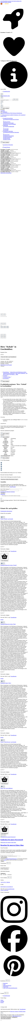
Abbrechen (3, 494)
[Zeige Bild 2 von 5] (2, 316)
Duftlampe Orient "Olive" (6, 683)
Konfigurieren (14, 1017)
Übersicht (3, 113)
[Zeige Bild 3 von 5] (3, 316)
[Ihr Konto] (2, 106)
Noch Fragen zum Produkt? (6, 364)
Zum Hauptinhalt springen (6, 1)
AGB (5, 860)
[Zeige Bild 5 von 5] (6, 316)
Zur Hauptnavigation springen (11, 2)
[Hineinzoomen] (7, 327)
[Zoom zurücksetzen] (4, 327)
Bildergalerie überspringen (6, 172)
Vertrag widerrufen (4, 890)
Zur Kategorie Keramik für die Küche (11, 119)
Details (2, 619)
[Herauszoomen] (2, 327)
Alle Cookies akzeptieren (5, 1018)
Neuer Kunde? (13, 486)
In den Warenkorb (4, 560)
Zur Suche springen (16, 1)
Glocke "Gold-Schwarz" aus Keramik (8, 742)
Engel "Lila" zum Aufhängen (7, 788)
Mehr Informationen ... (17, 1016)
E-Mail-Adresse (4, 856)
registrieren (5, 111)
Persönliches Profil (9, 113)
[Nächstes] (4, 315)
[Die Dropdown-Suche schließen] (17, 100)
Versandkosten (13, 551)
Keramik (2, 1001)
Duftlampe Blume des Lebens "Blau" (8, 624)
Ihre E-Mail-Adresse (5, 489)
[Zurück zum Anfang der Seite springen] (2, 1013)
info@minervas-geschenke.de (7, 886)
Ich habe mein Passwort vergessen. (8, 491)
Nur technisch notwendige (6, 1017)
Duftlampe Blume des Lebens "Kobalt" (9, 565)
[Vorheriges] (2, 315)
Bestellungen (19, 113)
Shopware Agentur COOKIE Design (17, 1011)
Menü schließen (6, 108)
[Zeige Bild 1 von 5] (1, 316)
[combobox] (7, 100)
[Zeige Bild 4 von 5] (4, 316)
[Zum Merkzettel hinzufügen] (3, 517)
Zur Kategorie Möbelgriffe (8, 126)
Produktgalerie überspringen (6, 511)
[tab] (15, 373)
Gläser (2, 1000)
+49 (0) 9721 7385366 (5, 882)
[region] (14, 259)
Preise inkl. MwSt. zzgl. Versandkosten (8, 356)
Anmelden (3, 110)
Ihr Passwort (3, 490)
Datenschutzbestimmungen (11, 858)
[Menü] (2, 94)
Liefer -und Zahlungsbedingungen (10, 988)
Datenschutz (5, 986)
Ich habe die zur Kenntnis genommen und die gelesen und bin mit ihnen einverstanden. (14, 859)
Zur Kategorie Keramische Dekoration (11, 132)
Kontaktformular (6, 91)
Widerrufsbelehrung (7, 985)
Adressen (15, 113)
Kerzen (2, 1002)
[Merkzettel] (1, 104)
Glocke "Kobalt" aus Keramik (7, 518)
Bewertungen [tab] (6, 378)
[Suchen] (14, 100)
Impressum (5, 983)
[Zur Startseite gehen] (5, 95)
